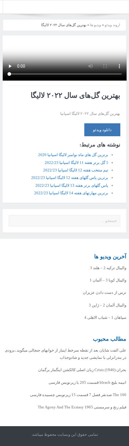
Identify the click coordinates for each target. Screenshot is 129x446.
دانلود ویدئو (102, 130)
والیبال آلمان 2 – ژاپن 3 (107, 305)
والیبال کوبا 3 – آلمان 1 (108, 280)
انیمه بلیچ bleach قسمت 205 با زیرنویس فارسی (87, 382)
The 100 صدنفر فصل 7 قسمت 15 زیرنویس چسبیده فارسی (78, 394)
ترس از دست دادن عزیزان (104, 292)
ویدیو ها (95, 25)
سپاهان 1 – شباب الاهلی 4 (105, 317)
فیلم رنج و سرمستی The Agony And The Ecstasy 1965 (82, 407)
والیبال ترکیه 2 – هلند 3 (108, 268)
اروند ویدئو (112, 25)
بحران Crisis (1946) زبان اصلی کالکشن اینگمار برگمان (82, 370)
